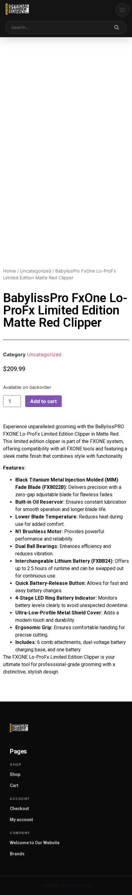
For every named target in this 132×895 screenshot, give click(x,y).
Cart (14, 785)
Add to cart (43, 401)
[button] (122, 10)
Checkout (19, 808)
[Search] (116, 27)
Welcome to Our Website (35, 842)
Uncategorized (35, 271)
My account (21, 819)
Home (9, 271)
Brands (17, 853)
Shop (15, 774)
